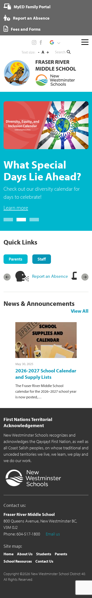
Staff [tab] (42, 259)
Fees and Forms (25, 29)
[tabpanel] (46, 156)
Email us (53, 534)
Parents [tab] (15, 259)
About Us (25, 554)
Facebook (40, 42)
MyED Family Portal (31, 6)
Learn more (16, 207)
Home (8, 554)
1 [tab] (8, 219)
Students (43, 554)
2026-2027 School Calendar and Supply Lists (45, 373)
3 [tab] (34, 219)
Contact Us (44, 561)
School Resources (18, 561)
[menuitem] (27, 6)
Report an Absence (31, 18)
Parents (61, 554)
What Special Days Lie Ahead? (42, 170)
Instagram (34, 42)
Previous (7, 277)
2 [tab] (21, 219)
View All (79, 311)
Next (84, 277)
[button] (54, 42)
